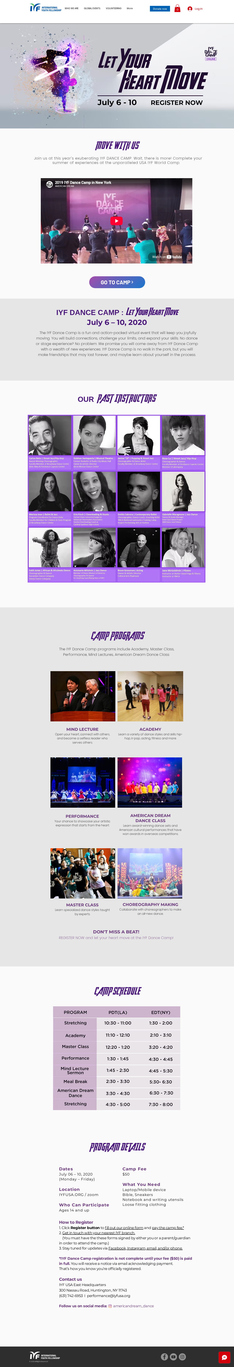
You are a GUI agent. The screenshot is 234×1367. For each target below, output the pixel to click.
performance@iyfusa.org (108, 1296)
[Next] (214, 75)
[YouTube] (173, 1356)
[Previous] (20, 75)
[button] (92, 8)
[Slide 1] (117, 119)
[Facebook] (164, 1356)
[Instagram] (110, 1306)
